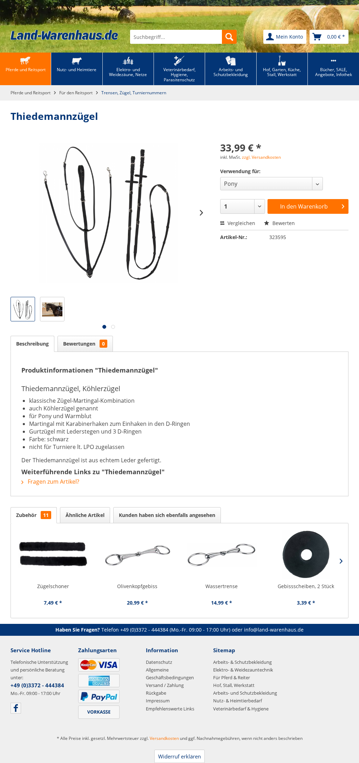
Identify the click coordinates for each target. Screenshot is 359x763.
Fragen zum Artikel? (52, 481)
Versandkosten (164, 738)
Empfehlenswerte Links (170, 709)
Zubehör (32, 515)
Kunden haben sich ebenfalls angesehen (167, 515)
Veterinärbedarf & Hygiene (241, 709)
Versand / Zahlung (165, 685)
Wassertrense (221, 586)
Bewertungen (84, 343)
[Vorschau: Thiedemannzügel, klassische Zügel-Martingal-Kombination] (52, 309)
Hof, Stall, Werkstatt (234, 685)
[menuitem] (183, 37)
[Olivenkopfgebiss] (137, 554)
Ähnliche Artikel (85, 515)
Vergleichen (240, 223)
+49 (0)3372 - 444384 (144, 629)
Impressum (158, 700)
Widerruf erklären (179, 756)
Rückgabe (156, 693)
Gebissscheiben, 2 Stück (306, 586)
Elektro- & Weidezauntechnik (243, 670)
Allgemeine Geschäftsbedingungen (170, 674)
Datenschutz (159, 662)
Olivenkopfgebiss (137, 586)
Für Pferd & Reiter (231, 677)
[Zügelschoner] (53, 554)
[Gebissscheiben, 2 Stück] (306, 554)
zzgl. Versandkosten (261, 157)
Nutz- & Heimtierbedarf (237, 700)
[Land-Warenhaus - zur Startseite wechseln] (64, 35)
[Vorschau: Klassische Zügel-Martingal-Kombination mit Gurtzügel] (23, 309)
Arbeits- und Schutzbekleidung (245, 693)
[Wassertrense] (221, 554)
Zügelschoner (53, 586)
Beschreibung (32, 343)
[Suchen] (229, 37)
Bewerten (283, 223)
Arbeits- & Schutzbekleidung (242, 662)
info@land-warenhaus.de (274, 629)
